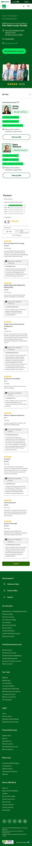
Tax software (6, 622)
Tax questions (6, 766)
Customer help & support (10, 763)
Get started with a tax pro (14, 51)
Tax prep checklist (8, 686)
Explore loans (6, 735)
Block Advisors (7, 650)
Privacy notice (7, 716)
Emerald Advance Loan (10, 746)
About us (5, 788)
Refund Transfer (7, 744)
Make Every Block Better (10, 791)
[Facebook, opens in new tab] (9, 821)
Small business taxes (9, 653)
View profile (16, 137)
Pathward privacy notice (10, 722)
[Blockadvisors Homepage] (16, 2)
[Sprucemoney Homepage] (26, 2)
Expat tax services (8, 636)
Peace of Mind (7, 628)
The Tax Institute (7, 807)
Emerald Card (6, 741)
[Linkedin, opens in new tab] (25, 821)
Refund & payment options (11, 691)
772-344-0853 (9, 39)
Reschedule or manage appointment (14, 611)
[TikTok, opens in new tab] (4, 821)
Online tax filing (7, 614)
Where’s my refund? (9, 697)
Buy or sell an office (8, 796)
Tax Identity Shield (8, 631)
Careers (4, 794)
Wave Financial (7, 664)
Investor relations (8, 805)
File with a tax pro (8, 617)
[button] (23, 6)
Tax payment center (8, 694)
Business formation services (11, 661)
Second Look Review (9, 625)
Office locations (7, 769)
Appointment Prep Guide (10, 688)
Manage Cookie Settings (10, 719)
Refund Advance (7, 749)
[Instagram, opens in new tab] (15, 821)
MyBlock (5, 677)
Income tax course (8, 799)
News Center (6, 802)
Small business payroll (9, 658)
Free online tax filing (9, 620)
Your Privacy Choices (21, 842)
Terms (4, 713)
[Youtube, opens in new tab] (20, 821)
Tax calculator (7, 683)
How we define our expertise (9, 102)
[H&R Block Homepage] (5, 2)
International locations (9, 771)
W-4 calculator (7, 700)
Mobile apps (6, 680)
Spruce (4, 738)
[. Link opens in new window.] (8, 842)
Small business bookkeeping (11, 655)
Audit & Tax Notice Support (11, 633)
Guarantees (6, 810)
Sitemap (5, 774)
